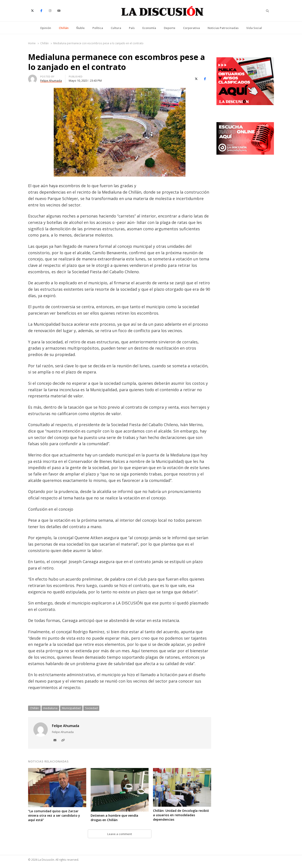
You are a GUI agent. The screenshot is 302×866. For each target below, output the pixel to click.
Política (97, 28)
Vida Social (254, 28)
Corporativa (191, 28)
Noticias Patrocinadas (223, 28)
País (132, 28)
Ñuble (80, 28)
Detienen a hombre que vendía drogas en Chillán (114, 817)
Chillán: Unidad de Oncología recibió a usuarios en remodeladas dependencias (181, 815)
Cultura (116, 28)
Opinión (45, 28)
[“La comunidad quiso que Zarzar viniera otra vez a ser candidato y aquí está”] (57, 771)
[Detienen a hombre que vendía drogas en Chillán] (120, 771)
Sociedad (91, 708)
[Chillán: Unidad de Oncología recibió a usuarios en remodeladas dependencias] (182, 771)
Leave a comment (119, 834)
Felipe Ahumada (65, 725)
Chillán (64, 28)
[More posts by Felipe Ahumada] (32, 77)
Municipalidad (71, 708)
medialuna (50, 708)
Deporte (169, 28)
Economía (149, 28)
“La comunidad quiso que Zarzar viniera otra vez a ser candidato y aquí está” (54, 815)
